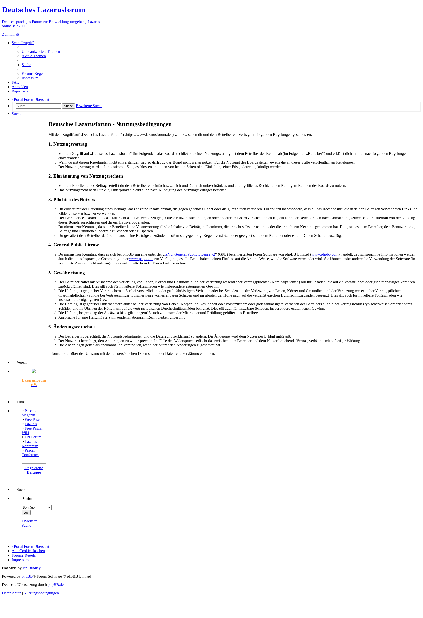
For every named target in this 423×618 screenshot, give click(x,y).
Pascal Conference (30, 452)
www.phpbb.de (141, 259)
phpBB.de (56, 585)
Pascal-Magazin (29, 413)
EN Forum (33, 437)
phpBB (27, 576)
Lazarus (31, 424)
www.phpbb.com (324, 254)
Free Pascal (33, 419)
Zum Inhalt (10, 34)
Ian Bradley (32, 568)
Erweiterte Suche (29, 523)
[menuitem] (41, 51)
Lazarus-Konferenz (30, 443)
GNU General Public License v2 (189, 254)
